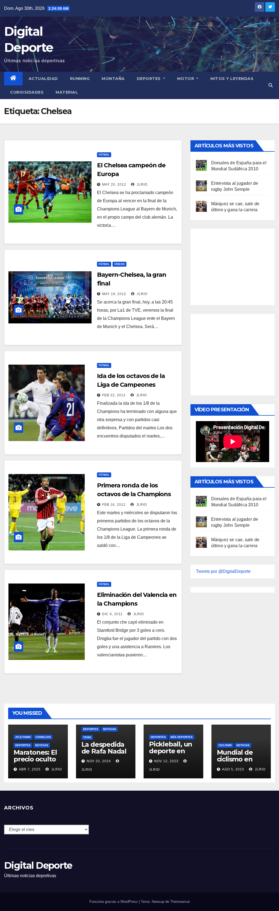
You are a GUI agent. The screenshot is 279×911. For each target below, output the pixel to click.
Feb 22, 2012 (114, 395)
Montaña (113, 78)
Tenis (87, 737)
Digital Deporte (38, 865)
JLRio (141, 184)
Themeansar (180, 902)
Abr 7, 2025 (30, 769)
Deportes (149, 78)
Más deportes (182, 737)
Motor (186, 78)
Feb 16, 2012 (114, 505)
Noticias (41, 745)
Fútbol (104, 154)
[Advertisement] (237, 265)
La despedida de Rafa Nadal (103, 747)
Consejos (43, 737)
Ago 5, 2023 (233, 769)
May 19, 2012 (114, 294)
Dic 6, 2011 (112, 614)
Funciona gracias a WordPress (114, 902)
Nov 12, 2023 (166, 761)
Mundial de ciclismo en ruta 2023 (235, 759)
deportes (23, 745)
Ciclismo (225, 745)
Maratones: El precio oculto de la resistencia (35, 762)
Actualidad (43, 78)
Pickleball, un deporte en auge (170, 751)
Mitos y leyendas (231, 78)
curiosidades (27, 92)
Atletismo (23, 737)
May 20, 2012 (114, 184)
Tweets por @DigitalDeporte (223, 571)
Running (80, 78)
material (67, 92)
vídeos (119, 264)
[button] (270, 85)
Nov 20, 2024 (99, 761)
